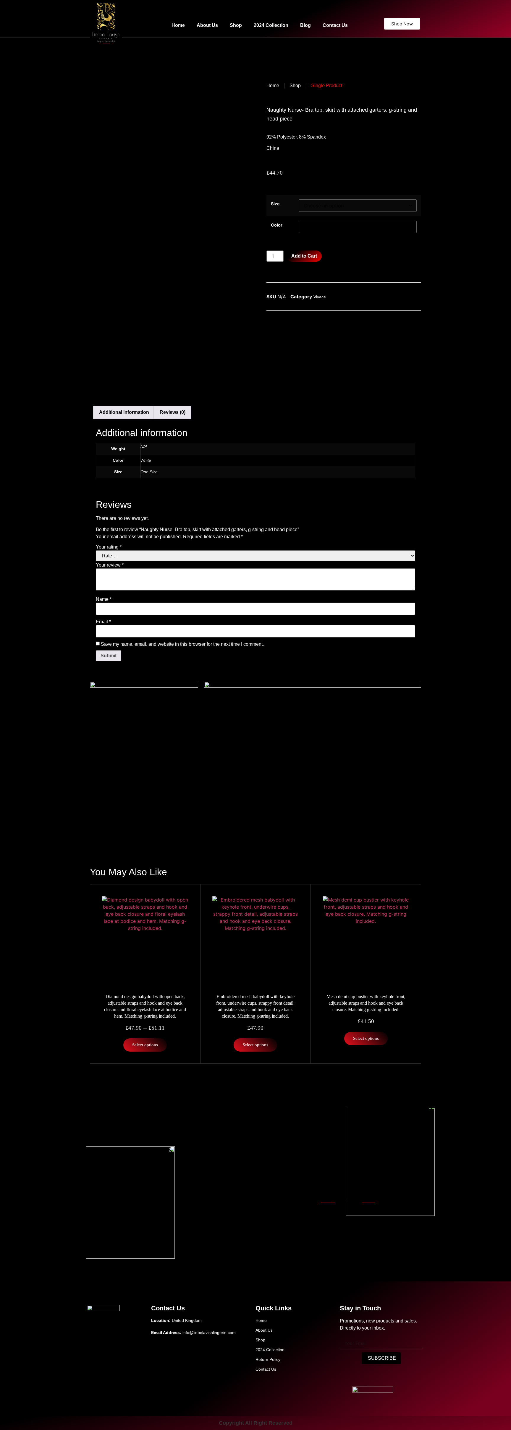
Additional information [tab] (124, 412)
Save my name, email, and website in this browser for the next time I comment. (182, 644)
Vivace (319, 297)
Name (103, 599)
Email (103, 621)
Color (276, 225)
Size (275, 204)
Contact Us (335, 25)
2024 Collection (271, 25)
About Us (207, 25)
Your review (110, 565)
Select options (145, 1044)
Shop (236, 25)
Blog (305, 25)
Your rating (109, 547)
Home (178, 25)
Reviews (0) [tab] (172, 412)
